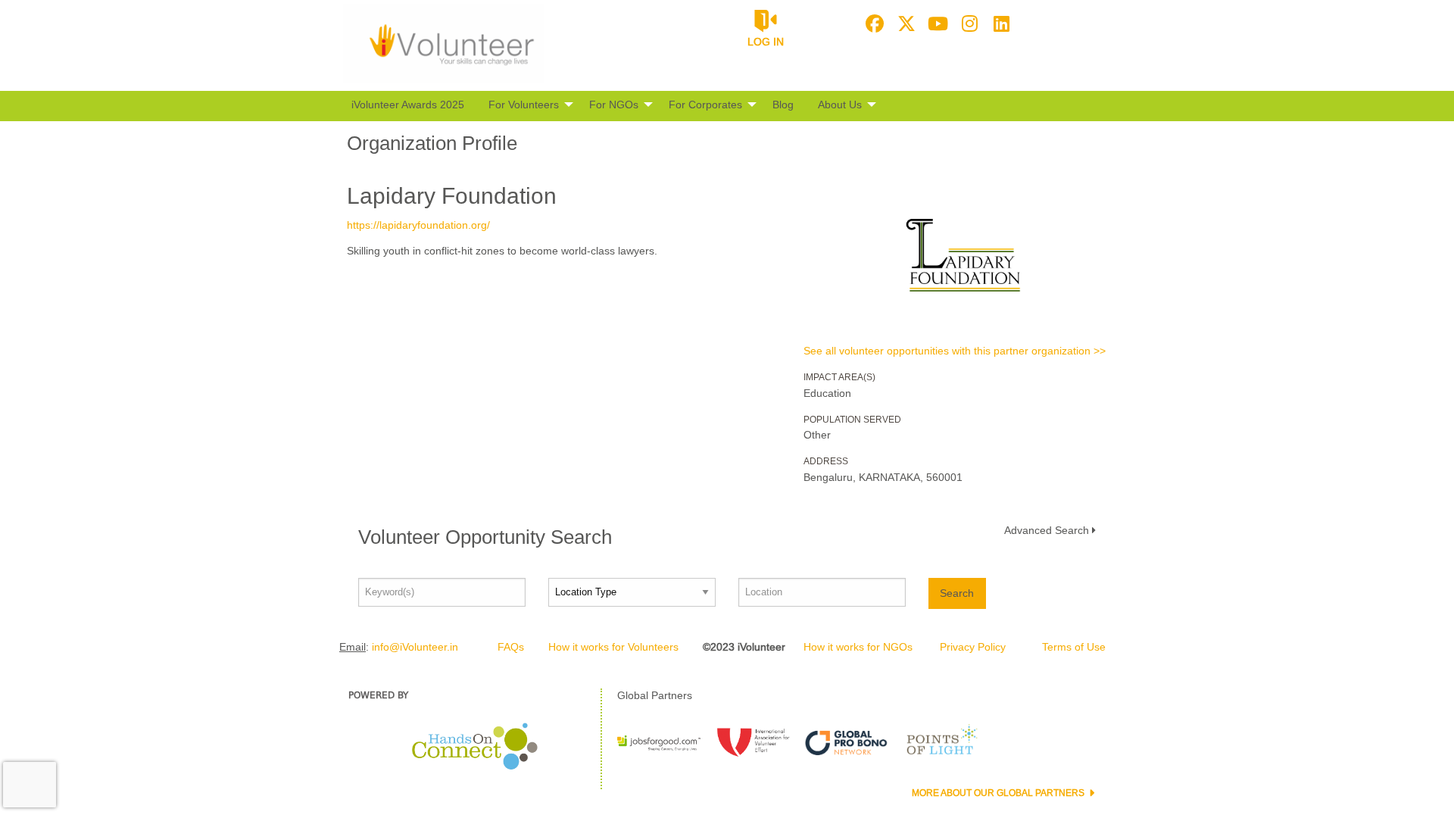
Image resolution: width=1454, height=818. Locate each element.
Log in (765, 42)
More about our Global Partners (999, 793)
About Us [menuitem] (840, 104)
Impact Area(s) (839, 377)
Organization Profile (432, 143)
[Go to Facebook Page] (872, 23)
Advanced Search (1046, 530)
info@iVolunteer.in (415, 647)
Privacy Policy (973, 647)
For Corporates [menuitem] (705, 104)
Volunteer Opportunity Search (485, 537)
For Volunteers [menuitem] (523, 104)
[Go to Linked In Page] (1000, 23)
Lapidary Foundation (452, 195)
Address (825, 461)
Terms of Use (1074, 647)
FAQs (511, 647)
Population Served (852, 419)
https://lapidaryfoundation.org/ (418, 225)
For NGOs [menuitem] (613, 104)
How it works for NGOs (858, 647)
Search (957, 593)
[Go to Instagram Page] (968, 23)
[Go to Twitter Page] (904, 23)
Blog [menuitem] (783, 104)
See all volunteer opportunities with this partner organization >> (954, 351)
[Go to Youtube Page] (936, 23)
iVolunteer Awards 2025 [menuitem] (407, 104)
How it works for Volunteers (613, 647)
